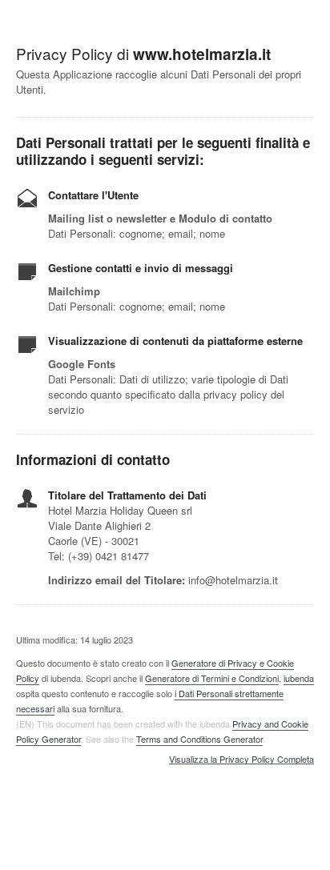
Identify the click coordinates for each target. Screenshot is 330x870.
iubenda (299, 678)
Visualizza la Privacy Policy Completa (241, 759)
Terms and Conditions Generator (199, 738)
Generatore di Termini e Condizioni (212, 678)
